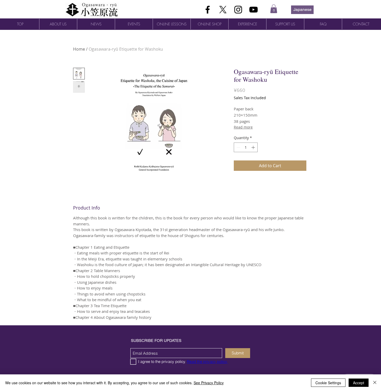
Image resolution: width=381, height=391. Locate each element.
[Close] (375, 383)
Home (79, 49)
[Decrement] (238, 147)
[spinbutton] (245, 147)
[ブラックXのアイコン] (223, 9)
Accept (358, 382)
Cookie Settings (328, 382)
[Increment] (253, 147)
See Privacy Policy (209, 382)
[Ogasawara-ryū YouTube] (253, 9)
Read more (243, 127)
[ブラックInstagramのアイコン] (238, 9)
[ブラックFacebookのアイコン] (207, 9)
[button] (273, 8)
